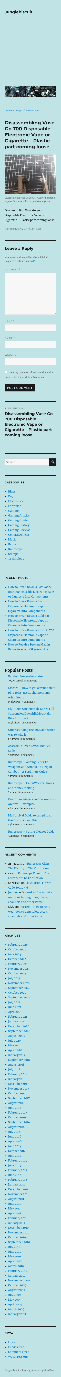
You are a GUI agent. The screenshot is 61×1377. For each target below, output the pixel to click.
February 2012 (17, 1179)
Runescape (15, 549)
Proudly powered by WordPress (39, 1370)
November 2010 (18, 1232)
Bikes (11, 491)
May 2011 (14, 1208)
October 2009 (17, 1285)
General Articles (18, 534)
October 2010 (17, 1237)
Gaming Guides (18, 520)
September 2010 (19, 1242)
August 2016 (16, 1127)
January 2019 (17, 1055)
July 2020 (14, 1040)
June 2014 (14, 1155)
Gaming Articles (19, 515)
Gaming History (18, 525)
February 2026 (18, 944)
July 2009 (14, 1294)
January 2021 (16, 1021)
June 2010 (14, 1251)
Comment (12, 269)
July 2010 (14, 1247)
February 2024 (18, 964)
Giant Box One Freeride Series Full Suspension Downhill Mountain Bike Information (31, 713)
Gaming (13, 510)
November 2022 (19, 983)
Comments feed (18, 1352)
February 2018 (17, 1074)
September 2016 (19, 1122)
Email (10, 338)
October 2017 (17, 1093)
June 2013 (14, 1165)
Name (10, 321)
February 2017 (17, 1112)
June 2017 (14, 1107)
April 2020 (15, 1050)
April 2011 (14, 1213)
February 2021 (17, 1016)
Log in (12, 1342)
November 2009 (19, 1280)
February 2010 (17, 1271)
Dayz (11, 496)
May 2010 (14, 1256)
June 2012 (14, 1175)
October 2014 (17, 1151)
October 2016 (17, 1117)
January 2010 (16, 1275)
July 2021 (14, 1002)
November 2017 (18, 1088)
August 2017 (16, 1103)
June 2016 (14, 1136)
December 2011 (18, 1189)
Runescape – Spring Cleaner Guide (31, 831)
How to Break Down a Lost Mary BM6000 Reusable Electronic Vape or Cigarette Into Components (31, 591)
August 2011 (16, 1199)
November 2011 (18, 1194)
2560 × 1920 (34, 229)
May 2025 (14, 954)
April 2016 (15, 1141)
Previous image (13, 110)
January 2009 (17, 1314)
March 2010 (16, 1266)
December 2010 (18, 1227)
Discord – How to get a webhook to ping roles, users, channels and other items (31, 692)
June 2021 (14, 1007)
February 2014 (17, 1160)
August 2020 (16, 1035)
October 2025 (17, 949)
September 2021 (19, 997)
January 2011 (16, 1223)
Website (10, 354)
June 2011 (14, 1203)
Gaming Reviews (19, 530)
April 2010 (15, 1261)
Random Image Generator (25, 676)
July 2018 (14, 1069)
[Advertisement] (30, 52)
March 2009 (16, 1309)
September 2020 (19, 1031)
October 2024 (17, 959)
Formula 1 (14, 506)
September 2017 (19, 1098)
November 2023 (18, 968)
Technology (16, 558)
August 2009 (16, 1290)
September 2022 (19, 987)
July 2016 (14, 1131)
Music (12, 539)
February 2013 (17, 1170)
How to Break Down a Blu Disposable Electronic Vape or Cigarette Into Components (28, 606)
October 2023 (17, 973)
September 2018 (19, 1059)
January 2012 (16, 1184)
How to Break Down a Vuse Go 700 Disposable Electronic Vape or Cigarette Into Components (31, 634)
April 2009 (15, 1304)
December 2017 (18, 1083)
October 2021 (17, 992)
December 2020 (18, 1026)
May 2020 (14, 1045)
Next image (32, 110)
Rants (12, 544)
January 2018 (16, 1079)
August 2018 (16, 1064)
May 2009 (15, 1299)
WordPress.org (18, 1356)
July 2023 (14, 978)
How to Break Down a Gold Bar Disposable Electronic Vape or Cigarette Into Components (28, 620)
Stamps (13, 554)
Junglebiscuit (19, 12)
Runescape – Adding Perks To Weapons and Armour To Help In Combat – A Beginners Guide (30, 766)
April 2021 (15, 1011)
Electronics (15, 501)
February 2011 (17, 1218)
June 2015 (14, 1146)
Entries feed (16, 1347)
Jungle (12, 892)
